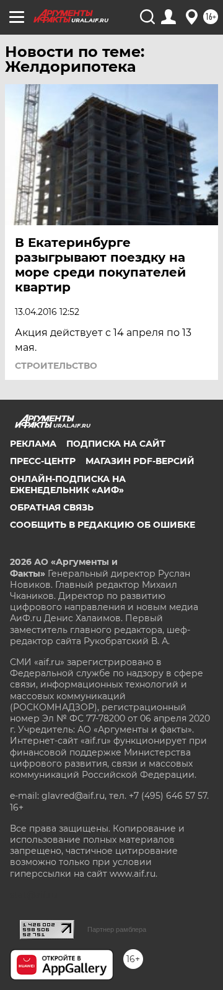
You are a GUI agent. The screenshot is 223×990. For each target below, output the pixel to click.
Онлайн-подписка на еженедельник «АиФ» (68, 484)
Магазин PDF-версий (140, 461)
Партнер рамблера (116, 929)
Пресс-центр (43, 461)
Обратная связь (52, 507)
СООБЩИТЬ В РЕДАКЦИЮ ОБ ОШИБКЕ (102, 524)
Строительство (56, 365)
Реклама (33, 443)
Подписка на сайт (115, 443)
